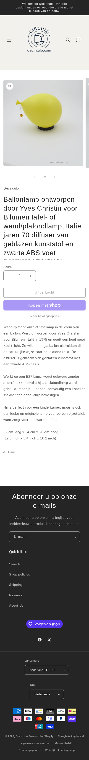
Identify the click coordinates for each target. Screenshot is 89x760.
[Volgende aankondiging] (81, 8)
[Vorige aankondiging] (8, 8)
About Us (16, 605)
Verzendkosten (12, 259)
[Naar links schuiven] (34, 177)
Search (14, 564)
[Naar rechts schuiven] (55, 177)
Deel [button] (11, 452)
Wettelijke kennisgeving (60, 750)
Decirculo (22, 736)
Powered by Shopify (41, 736)
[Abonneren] (75, 536)
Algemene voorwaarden (35, 743)
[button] (9, 40)
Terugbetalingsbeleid (71, 736)
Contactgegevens (30, 750)
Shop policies (19, 574)
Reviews (15, 595)
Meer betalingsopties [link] (44, 316)
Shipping (16, 584)
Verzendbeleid (64, 743)
